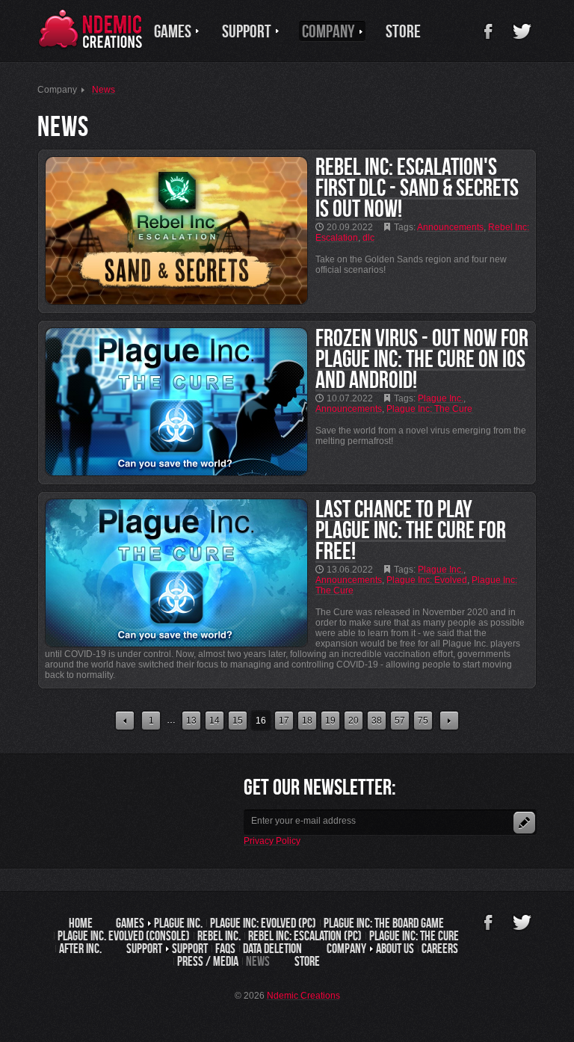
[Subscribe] (524, 822)
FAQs (225, 949)
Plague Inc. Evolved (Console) (124, 936)
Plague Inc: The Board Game (384, 923)
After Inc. (80, 949)
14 (214, 720)
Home (81, 923)
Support (190, 949)
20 (353, 720)
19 (330, 720)
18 (307, 720)
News (258, 961)
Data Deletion (272, 949)
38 (376, 720)
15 (237, 720)
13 (191, 720)
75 (423, 720)
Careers (440, 949)
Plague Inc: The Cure (414, 936)
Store (307, 961)
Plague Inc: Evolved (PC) (263, 923)
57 (400, 720)
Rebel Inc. (219, 936)
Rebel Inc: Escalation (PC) (305, 936)
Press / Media (207, 961)
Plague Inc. (178, 923)
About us (395, 949)
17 (284, 720)
